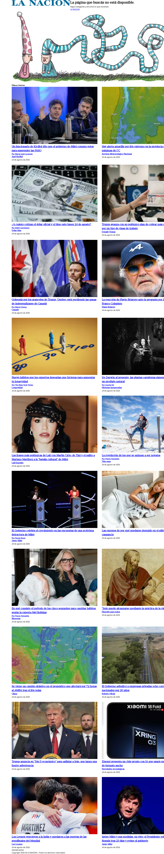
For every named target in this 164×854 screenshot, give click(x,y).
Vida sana (106, 462)
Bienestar (16, 619)
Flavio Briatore (108, 307)
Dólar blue (16, 231)
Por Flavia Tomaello (110, 459)
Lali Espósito (17, 463)
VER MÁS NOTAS (18, 850)
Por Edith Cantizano (20, 228)
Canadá (15, 310)
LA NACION (75, 9)
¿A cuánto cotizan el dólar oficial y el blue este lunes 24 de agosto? (51, 224)
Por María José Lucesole (22, 154)
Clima (14, 694)
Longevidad (17, 388)
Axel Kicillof (17, 157)
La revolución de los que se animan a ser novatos (131, 455)
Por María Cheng (19, 307)
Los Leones (17, 844)
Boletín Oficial (108, 694)
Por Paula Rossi (18, 538)
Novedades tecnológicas (113, 769)
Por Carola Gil (108, 385)
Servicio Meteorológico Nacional (117, 154)
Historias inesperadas (112, 388)
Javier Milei (17, 541)
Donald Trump (108, 232)
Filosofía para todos (111, 612)
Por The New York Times (22, 385)
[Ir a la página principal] (41, 5)
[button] (54, 116)
